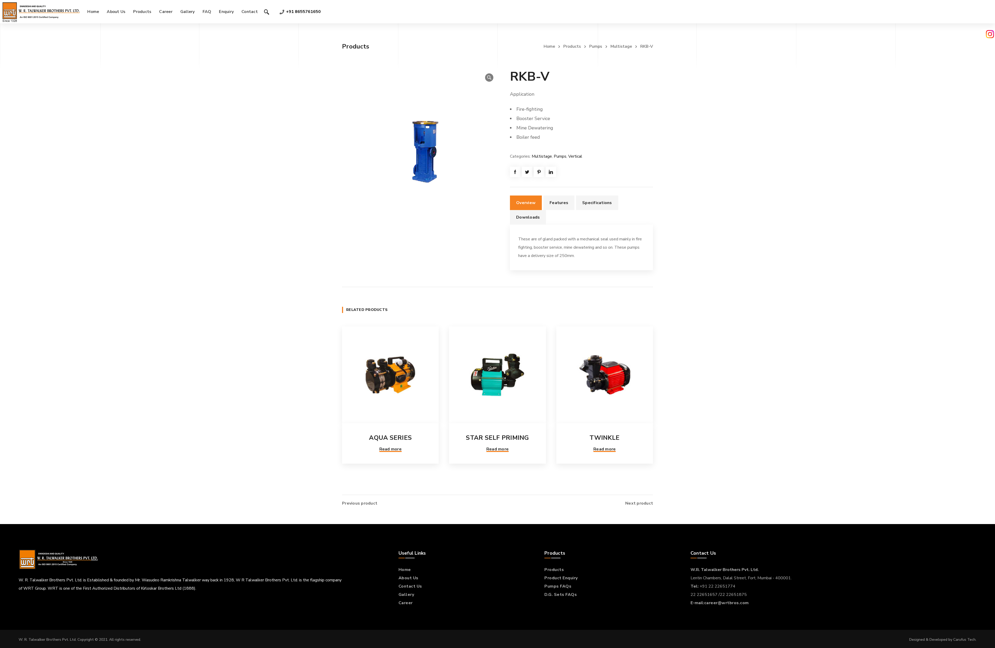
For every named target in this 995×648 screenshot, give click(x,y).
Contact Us (410, 586)
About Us (408, 578)
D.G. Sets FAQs (560, 594)
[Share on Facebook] (515, 172)
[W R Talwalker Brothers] (40, 11)
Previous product (359, 503)
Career (406, 603)
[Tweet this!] (527, 172)
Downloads (528, 217)
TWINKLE (604, 438)
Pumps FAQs (557, 586)
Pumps (595, 46)
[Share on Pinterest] (539, 172)
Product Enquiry (561, 578)
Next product (639, 503)
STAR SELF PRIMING (497, 438)
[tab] (526, 203)
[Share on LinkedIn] (551, 172)
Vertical (575, 156)
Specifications (597, 203)
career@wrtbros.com (726, 603)
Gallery (406, 594)
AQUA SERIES (390, 438)
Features (559, 203)
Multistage (621, 46)
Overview (526, 203)
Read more (390, 449)
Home (549, 46)
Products (572, 46)
